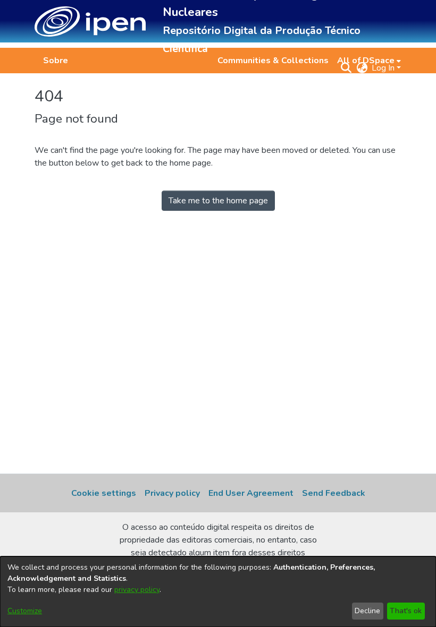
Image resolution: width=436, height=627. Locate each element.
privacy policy (137, 590)
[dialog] (218, 591)
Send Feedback (333, 493)
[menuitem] (369, 60)
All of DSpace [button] (366, 60)
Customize (24, 611)
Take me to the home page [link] (218, 201)
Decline (367, 611)
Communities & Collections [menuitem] (273, 60)
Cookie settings (103, 493)
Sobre (55, 60)
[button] (90, 21)
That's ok (406, 611)
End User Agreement (251, 493)
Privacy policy (172, 493)
